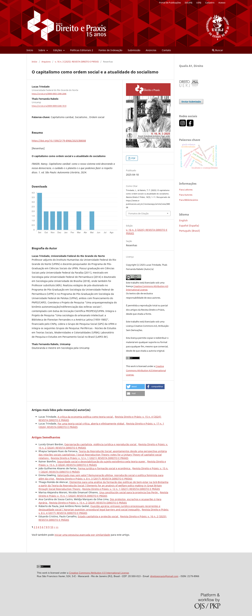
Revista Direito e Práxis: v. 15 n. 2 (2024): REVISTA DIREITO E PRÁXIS (88, 502)
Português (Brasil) (189, 230)
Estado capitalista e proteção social (98, 516)
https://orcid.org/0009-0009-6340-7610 (49, 106)
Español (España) (189, 225)
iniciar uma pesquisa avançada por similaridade (82, 534)
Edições (58, 50)
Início (30, 50)
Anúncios (151, 50)
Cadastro (209, 2)
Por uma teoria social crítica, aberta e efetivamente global (91, 423)
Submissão (134, 50)
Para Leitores (186, 189)
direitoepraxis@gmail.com (164, 576)
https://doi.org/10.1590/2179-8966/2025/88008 (59, 140)
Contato (166, 50)
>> (57, 527)
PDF (133, 158)
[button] (135, 386)
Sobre (42, 50)
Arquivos (46, 61)
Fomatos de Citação (138, 213)
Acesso (221, 2)
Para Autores (185, 194)
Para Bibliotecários (188, 199)
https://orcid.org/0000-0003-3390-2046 (49, 93)
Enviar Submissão (191, 101)
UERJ (198, 2)
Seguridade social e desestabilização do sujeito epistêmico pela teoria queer (101, 461)
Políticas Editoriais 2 (81, 50)
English (183, 220)
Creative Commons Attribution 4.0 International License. (146, 370)
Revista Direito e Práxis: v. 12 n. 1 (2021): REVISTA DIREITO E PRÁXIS (89, 458)
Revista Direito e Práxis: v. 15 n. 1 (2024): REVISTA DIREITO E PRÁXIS (103, 494)
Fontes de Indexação (110, 50)
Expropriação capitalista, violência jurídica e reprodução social (100, 444)
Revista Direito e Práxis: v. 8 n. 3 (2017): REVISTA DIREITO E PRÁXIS (94, 478)
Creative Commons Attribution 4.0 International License (99, 572)
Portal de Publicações (170, 2)
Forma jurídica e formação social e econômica (104, 468)
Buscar (218, 50)
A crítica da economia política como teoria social (85, 416)
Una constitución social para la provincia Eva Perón (129, 492)
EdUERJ (188, 2)
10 (51, 527)
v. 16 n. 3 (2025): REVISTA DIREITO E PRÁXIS (77, 61)
